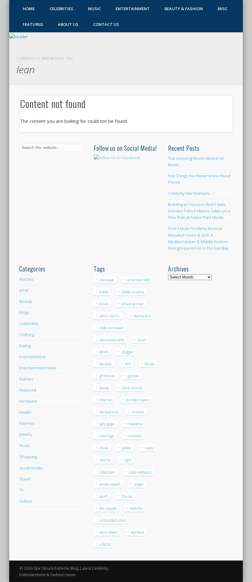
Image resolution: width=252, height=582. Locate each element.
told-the (136, 508)
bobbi (103, 292)
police (127, 448)
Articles (26, 279)
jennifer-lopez (137, 400)
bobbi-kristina (133, 292)
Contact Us (106, 24)
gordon (133, 376)
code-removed (111, 328)
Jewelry (25, 434)
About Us (68, 24)
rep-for (105, 460)
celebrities (29, 323)
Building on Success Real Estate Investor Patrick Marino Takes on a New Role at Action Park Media (199, 211)
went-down (108, 532)
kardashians (109, 412)
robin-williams (140, 472)
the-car (127, 496)
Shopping (28, 457)
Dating (25, 345)
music (24, 445)
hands (104, 388)
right (128, 460)
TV (21, 490)
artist (23, 290)
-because (106, 280)
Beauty (25, 301)
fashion (26, 379)
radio (149, 448)
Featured (33, 24)
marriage (106, 436)
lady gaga (106, 424)
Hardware (28, 401)
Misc (222, 8)
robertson (107, 472)
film (128, 364)
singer (139, 484)
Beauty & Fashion (183, 8)
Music (94, 8)
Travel (24, 479)
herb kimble (132, 388)
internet (26, 423)
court (142, 340)
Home (29, 8)
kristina (138, 412)
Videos (25, 501)
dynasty (105, 364)
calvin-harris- (109, 316)
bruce (104, 304)
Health (25, 412)
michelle (135, 436)
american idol (138, 280)
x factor (105, 544)
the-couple (108, 508)
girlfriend (106, 376)
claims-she (142, 316)
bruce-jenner (133, 304)
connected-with (111, 340)
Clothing (26, 334)
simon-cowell (109, 484)
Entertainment (133, 8)
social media (30, 468)
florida (149, 364)
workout (137, 532)
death (104, 352)
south (103, 496)
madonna (135, 424)
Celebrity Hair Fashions (189, 193)
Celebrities (61, 8)
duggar (127, 352)
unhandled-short (113, 520)
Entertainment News (37, 368)
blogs (24, 312)
